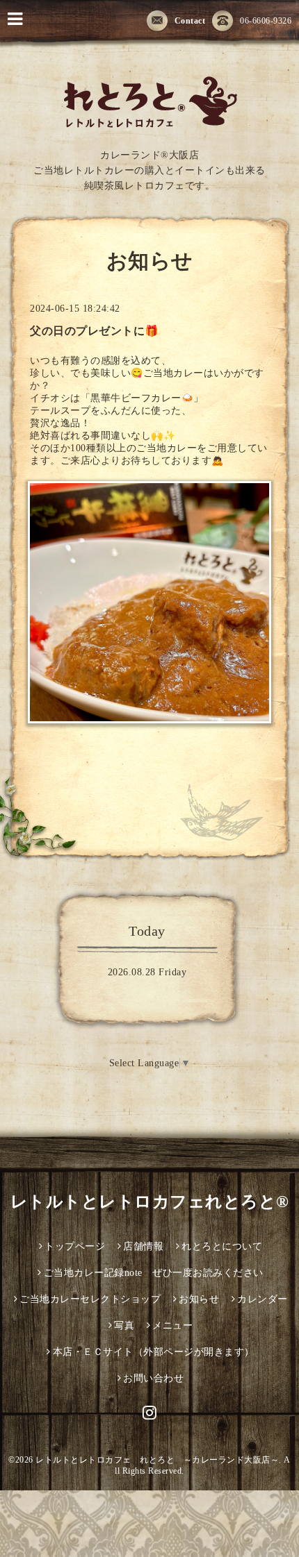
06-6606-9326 (265, 21)
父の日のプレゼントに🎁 (94, 331)
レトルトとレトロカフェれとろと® (149, 1202)
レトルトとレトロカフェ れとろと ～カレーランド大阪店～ (157, 1460)
